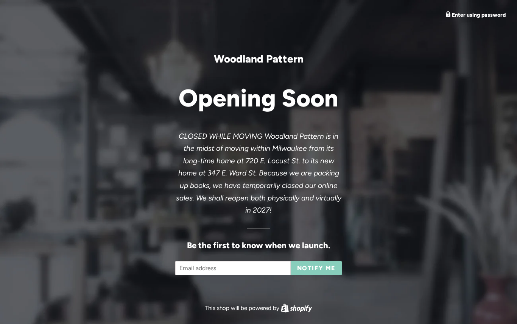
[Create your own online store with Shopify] (296, 308)
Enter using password (478, 15)
